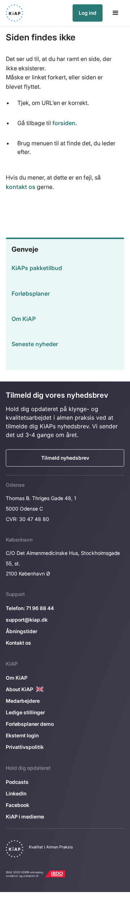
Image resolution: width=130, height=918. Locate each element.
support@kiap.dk (27, 620)
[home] (14, 13)
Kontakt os (18, 643)
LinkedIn (16, 793)
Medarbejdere (23, 701)
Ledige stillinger (25, 712)
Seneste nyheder (35, 344)
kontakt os (20, 186)
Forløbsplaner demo (30, 724)
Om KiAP (24, 318)
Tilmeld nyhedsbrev (65, 458)
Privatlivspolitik (25, 747)
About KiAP (19, 689)
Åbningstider (21, 631)
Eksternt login (22, 735)
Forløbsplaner (31, 293)
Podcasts (17, 782)
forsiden (63, 123)
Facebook (17, 805)
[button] (115, 13)
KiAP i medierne (25, 816)
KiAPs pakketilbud (37, 268)
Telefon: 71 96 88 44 (30, 608)
